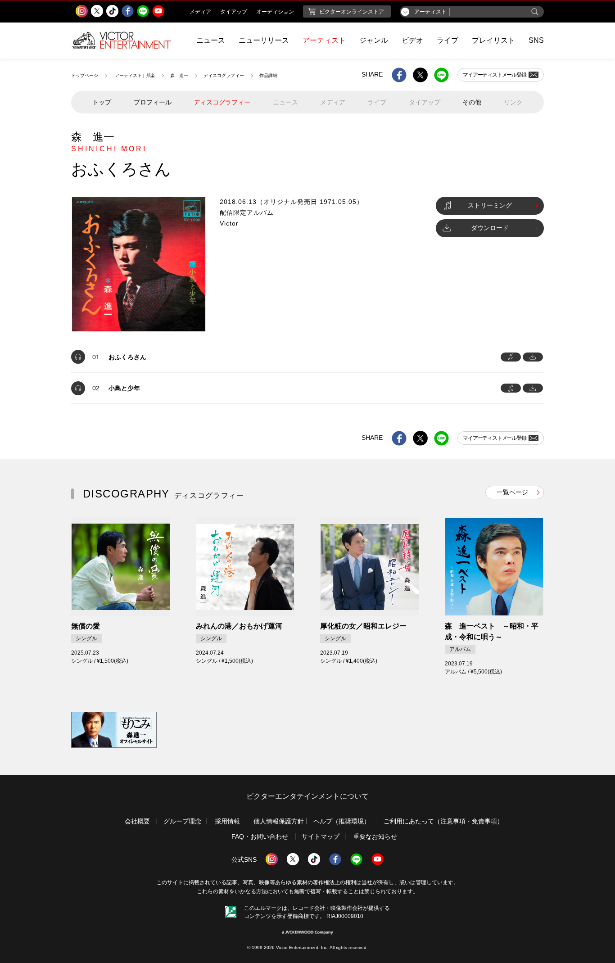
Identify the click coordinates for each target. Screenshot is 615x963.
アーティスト (324, 40)
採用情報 (227, 821)
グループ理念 (182, 821)
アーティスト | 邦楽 (135, 75)
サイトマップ (320, 836)
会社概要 (137, 821)
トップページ (84, 75)
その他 (471, 102)
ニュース (210, 40)
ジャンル (373, 40)
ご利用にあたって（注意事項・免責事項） (443, 821)
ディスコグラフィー (223, 75)
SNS (536, 40)
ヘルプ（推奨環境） (341, 821)
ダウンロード (490, 227)
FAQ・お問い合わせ (259, 836)
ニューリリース (264, 40)
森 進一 (179, 75)
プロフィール (153, 102)
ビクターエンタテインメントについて (307, 796)
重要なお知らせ (375, 836)
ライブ (447, 40)
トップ (101, 102)
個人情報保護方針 (278, 821)
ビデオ (412, 40)
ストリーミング (490, 205)
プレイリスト (493, 40)
